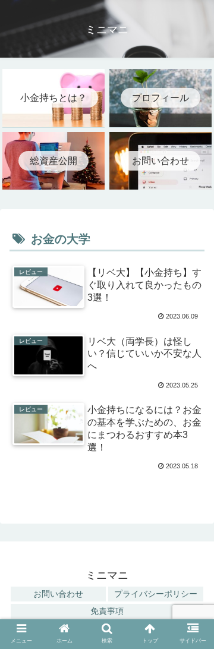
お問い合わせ (58, 593)
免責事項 (107, 611)
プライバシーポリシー (155, 593)
